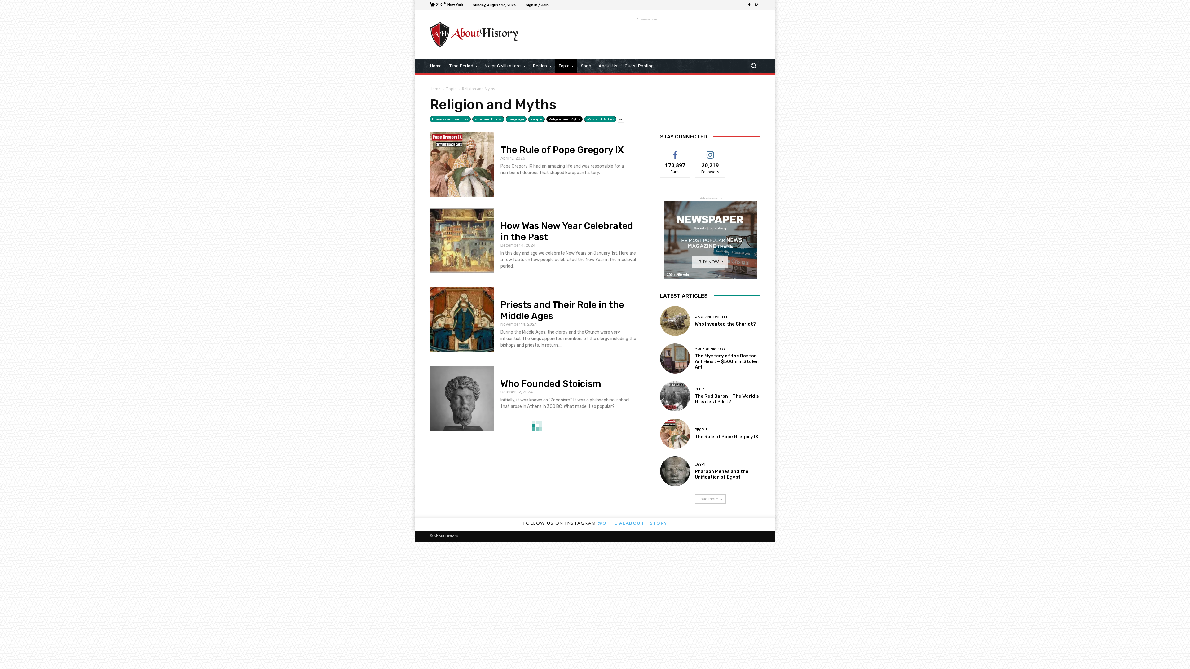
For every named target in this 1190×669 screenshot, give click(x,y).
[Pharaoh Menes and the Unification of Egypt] (675, 471)
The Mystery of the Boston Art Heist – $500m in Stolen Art (727, 361)
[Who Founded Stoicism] (462, 398)
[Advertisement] (646, 36)
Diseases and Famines (450, 119)
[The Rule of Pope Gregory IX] (462, 164)
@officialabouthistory (632, 523)
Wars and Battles (600, 119)
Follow (710, 151)
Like (675, 151)
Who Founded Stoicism (550, 383)
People (536, 119)
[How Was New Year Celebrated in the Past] (462, 240)
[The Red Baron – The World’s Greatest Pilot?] (675, 396)
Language (516, 119)
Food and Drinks (488, 119)
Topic (451, 88)
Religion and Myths (564, 119)
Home (435, 88)
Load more (708, 498)
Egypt (700, 464)
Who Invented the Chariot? (725, 324)
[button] (753, 66)
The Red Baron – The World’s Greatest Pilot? (727, 398)
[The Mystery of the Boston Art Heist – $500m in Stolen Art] (675, 358)
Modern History (710, 349)
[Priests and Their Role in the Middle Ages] (462, 319)
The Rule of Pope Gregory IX (562, 149)
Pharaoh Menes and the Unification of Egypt (721, 474)
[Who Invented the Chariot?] (675, 321)
